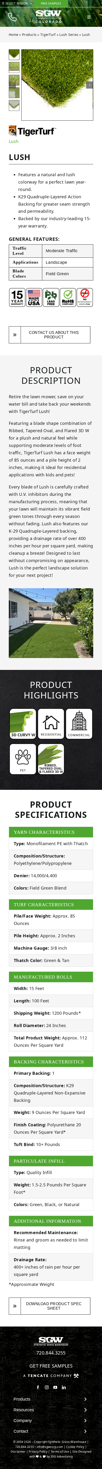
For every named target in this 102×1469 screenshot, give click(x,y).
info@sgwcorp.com (50, 1447)
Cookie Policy (75, 1447)
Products (29, 34)
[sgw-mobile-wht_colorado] (48, 12)
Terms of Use (60, 1452)
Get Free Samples (51, 1366)
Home (13, 34)
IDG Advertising (62, 1457)
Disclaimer (18, 1452)
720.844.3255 (51, 1353)
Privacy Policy (38, 1452)
